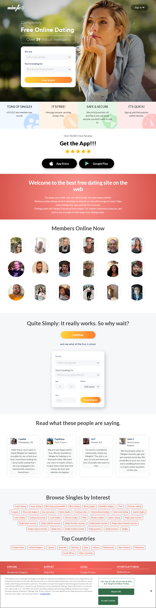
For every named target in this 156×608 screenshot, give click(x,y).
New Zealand (124, 547)
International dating (100, 512)
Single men (56, 529)
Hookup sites (81, 512)
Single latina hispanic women (124, 523)
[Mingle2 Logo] (16, 7)
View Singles (48, 80)
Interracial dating (120, 512)
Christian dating (134, 506)
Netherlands (108, 547)
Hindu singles (65, 512)
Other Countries (85, 553)
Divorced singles (30, 512)
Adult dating (20, 506)
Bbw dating (74, 506)
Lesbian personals (37, 517)
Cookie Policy (45, 594)
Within (83, 381)
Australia (63, 547)
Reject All (116, 591)
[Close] (151, 591)
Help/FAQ (49, 572)
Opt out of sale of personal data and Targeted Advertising (116, 582)
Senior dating (114, 517)
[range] (81, 387)
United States (18, 547)
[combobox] (48, 57)
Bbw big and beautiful (55, 506)
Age (56, 381)
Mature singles (71, 517)
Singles (125, 529)
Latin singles (19, 517)
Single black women (27, 523)
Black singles (89, 506)
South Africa (68, 553)
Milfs (84, 517)
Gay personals (48, 512)
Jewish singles (139, 512)
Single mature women (37, 529)
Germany (75, 547)
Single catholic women (50, 523)
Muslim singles (97, 517)
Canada (50, 547)
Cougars (14, 512)
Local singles (55, 517)
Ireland (95, 547)
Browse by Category (17, 572)
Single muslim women (74, 529)
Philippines (139, 547)
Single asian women (133, 517)
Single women (111, 529)
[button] (139, 7)
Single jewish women (98, 523)
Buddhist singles (106, 506)
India (86, 547)
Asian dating (35, 506)
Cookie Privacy (88, 572)
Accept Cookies (108, 600)
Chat (120, 506)
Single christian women (75, 523)
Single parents (95, 529)
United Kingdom (36, 547)
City (56, 395)
